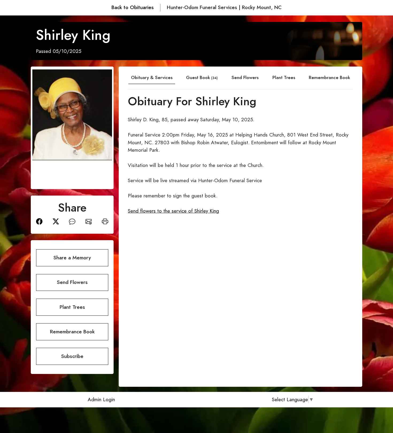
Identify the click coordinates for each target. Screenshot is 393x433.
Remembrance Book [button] (72, 331)
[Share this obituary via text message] (72, 221)
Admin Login (101, 399)
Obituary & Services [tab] (151, 77)
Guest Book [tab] (202, 77)
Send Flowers (245, 77)
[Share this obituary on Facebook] (39, 221)
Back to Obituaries (132, 7)
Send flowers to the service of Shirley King (173, 210)
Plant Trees (283, 77)
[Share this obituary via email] (89, 221)
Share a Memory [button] (72, 257)
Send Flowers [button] (72, 282)
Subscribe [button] (72, 356)
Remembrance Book (329, 77)
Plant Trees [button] (72, 307)
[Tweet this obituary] (56, 221)
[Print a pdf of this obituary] (105, 221)
